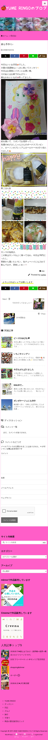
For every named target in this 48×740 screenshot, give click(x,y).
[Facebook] (14, 56)
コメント (4, 453)
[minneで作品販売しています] (12, 595)
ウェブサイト (6, 498)
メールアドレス (7, 488)
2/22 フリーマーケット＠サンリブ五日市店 (27, 659)
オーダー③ (15, 675)
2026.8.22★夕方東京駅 (19, 683)
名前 (3, 478)
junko (43, 275)
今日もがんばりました (24, 369)
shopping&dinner (17, 667)
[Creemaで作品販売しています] (12, 628)
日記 (14, 36)
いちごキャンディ (22, 354)
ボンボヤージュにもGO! (25, 401)
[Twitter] (5, 56)
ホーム (5, 36)
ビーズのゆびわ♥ (22, 338)
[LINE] (33, 56)
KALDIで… (18, 385)
